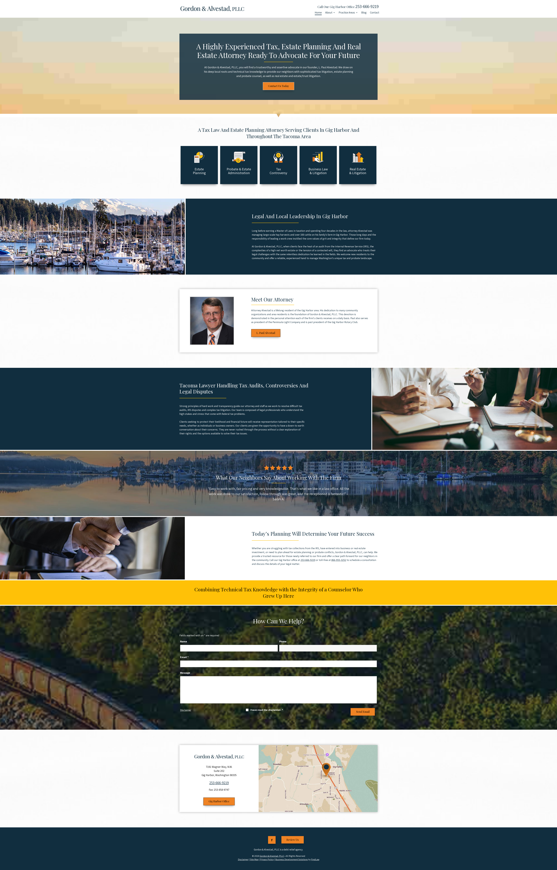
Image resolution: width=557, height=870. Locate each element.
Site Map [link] (254, 859)
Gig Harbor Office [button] (219, 801)
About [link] (328, 12)
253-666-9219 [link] (367, 6)
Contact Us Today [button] (278, 86)
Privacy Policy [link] (267, 859)
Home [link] (318, 12)
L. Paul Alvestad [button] (265, 333)
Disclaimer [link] (243, 859)
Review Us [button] (292, 839)
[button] (272, 840)
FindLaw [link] (315, 859)
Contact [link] (374, 12)
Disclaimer (185, 710)
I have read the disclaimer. (266, 710)
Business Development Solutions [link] (291, 859)
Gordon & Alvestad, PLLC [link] (272, 856)
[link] (212, 8)
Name (183, 641)
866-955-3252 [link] (338, 560)
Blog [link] (364, 12)
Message (185, 672)
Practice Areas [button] (347, 12)
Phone (282, 641)
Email (184, 657)
